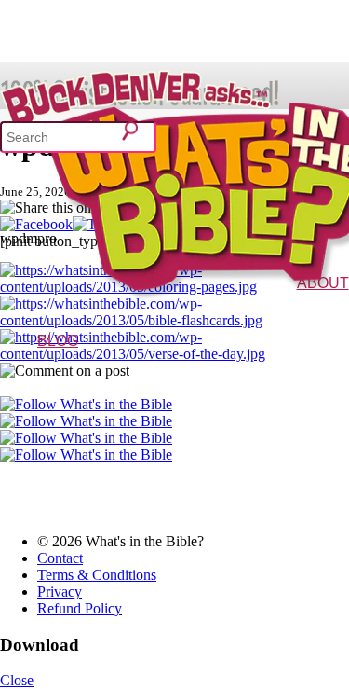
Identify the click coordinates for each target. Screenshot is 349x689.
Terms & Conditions (96, 575)
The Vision (281, 310)
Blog (57, 341)
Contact (60, 558)
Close (17, 680)
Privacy (59, 591)
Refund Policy (79, 608)
